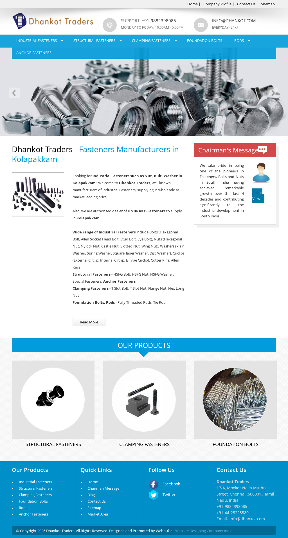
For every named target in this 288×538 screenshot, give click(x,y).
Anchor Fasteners (33, 52)
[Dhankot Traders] (53, 32)
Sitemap (268, 3)
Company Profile (217, 3)
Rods (239, 40)
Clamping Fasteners (151, 40)
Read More (89, 322)
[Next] (273, 94)
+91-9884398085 (232, 506)
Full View (257, 195)
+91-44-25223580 (233, 512)
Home (192, 3)
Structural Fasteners (94, 40)
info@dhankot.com (234, 20)
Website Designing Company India (203, 530)
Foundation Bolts (204, 40)
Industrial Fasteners (36, 40)
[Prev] (15, 94)
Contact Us (246, 3)
